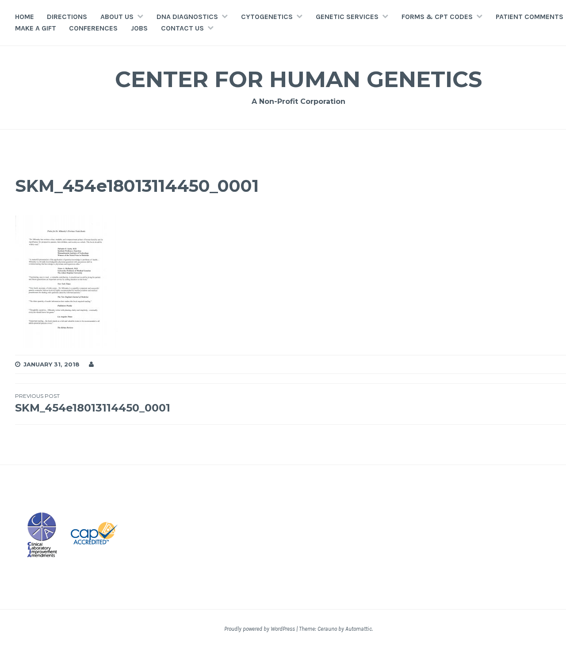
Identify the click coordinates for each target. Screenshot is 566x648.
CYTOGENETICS (267, 16)
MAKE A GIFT (35, 28)
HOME (24, 16)
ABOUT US (117, 16)
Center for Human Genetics (298, 79)
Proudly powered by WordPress (259, 628)
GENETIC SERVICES (347, 16)
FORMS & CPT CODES (437, 16)
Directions (67, 16)
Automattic (358, 628)
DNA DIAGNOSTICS (187, 16)
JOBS (139, 28)
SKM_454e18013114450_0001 (92, 403)
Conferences (93, 28)
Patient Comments (529, 16)
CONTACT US (182, 28)
